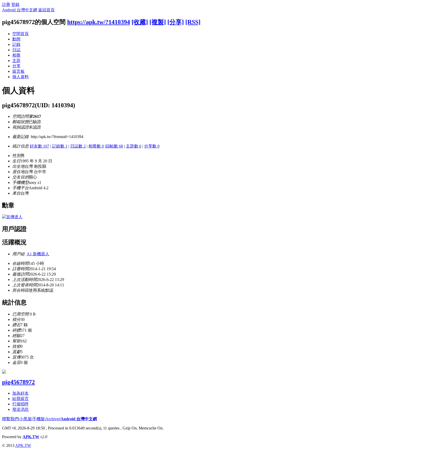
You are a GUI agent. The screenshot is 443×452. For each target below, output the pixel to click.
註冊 (6, 4)
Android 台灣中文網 (19, 10)
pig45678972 (18, 382)
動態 (16, 39)
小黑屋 (25, 419)
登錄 (15, 4)
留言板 (18, 71)
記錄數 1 (59, 146)
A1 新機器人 (38, 254)
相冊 (16, 55)
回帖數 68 (114, 146)
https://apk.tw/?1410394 (98, 22)
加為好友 (20, 393)
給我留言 (20, 398)
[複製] (157, 22)
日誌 (16, 50)
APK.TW (31, 437)
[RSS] (192, 22)
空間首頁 (20, 33)
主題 (16, 60)
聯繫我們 (10, 419)
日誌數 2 (78, 146)
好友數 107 (39, 146)
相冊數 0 (96, 146)
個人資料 (20, 77)
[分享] (175, 22)
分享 (16, 66)
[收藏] (140, 22)
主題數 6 (133, 146)
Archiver (52, 419)
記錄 (16, 44)
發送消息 (20, 409)
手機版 (38, 419)
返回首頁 (46, 10)
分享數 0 (151, 146)
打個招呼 (20, 404)
